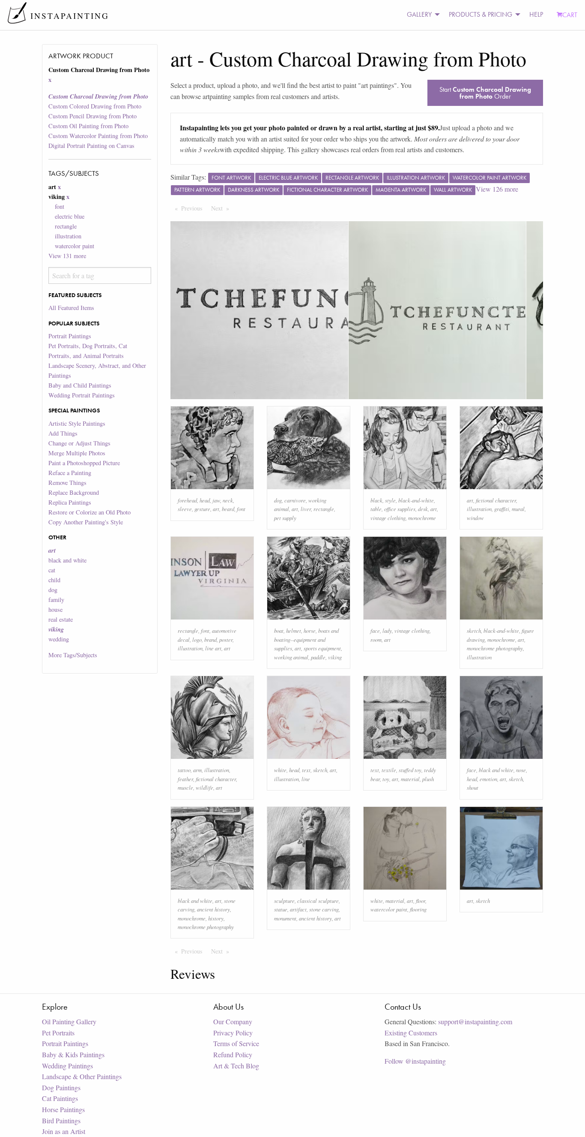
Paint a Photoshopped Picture (84, 463)
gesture (202, 508)
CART (569, 14)
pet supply (285, 517)
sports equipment (322, 648)
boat (279, 630)
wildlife (204, 787)
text (306, 769)
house (55, 609)
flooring (418, 909)
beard (228, 508)
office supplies (399, 508)
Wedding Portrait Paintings (81, 395)
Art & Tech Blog (236, 1065)
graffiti (501, 508)
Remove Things (67, 482)
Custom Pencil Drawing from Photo (92, 116)
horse (310, 630)
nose (521, 769)
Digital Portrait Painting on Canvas (91, 145)
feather (185, 778)
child (54, 580)
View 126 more (497, 188)
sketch (474, 630)
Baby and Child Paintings (79, 385)
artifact (298, 909)
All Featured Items (71, 308)
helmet (293, 630)
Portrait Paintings (69, 336)
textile (389, 769)
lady (387, 630)
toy (385, 778)
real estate (60, 619)
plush (428, 778)
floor (420, 900)
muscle (185, 787)
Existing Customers (411, 1032)
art (216, 508)
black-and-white (416, 500)
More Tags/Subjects (72, 655)
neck (228, 500)
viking (335, 657)
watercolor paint (74, 246)
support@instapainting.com (475, 1021)
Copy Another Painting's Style (85, 522)
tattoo (184, 769)
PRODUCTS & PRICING (480, 14)
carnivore (295, 500)
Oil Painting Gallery (69, 1021)
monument (285, 918)
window (475, 517)
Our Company (232, 1021)
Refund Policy (232, 1054)
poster (226, 639)
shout (472, 787)
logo (197, 639)
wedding (58, 639)
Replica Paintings (69, 502)
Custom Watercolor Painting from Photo (98, 136)
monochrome (422, 517)
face (375, 630)
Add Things (63, 433)
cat (51, 570)
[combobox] (99, 275)
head (205, 500)
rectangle (66, 226)
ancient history (213, 909)
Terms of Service (236, 1043)
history (216, 918)
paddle (318, 657)
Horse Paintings (63, 1109)
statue (280, 909)
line (305, 778)
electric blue (69, 216)
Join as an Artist (63, 1131)
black (376, 500)
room (376, 639)
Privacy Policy (233, 1032)
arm (197, 769)
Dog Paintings (61, 1087)
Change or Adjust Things (79, 443)
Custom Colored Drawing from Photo (94, 106)
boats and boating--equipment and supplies (306, 639)
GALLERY (419, 14)
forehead (187, 500)
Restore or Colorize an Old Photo (89, 512)
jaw (216, 500)
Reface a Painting (69, 473)
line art (213, 648)
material (410, 778)
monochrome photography (495, 648)
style (390, 500)
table (376, 508)
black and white (67, 560)
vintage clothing (388, 517)
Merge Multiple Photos (76, 453)
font (59, 206)
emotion (488, 778)
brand (210, 639)
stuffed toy (410, 769)
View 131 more (67, 256)
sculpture (284, 900)
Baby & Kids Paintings (73, 1054)
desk (423, 508)
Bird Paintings (61, 1120)
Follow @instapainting (415, 1060)
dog (52, 590)
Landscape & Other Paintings (82, 1076)
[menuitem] (421, 14)
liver (306, 508)
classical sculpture (318, 900)
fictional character (496, 500)
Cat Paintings (60, 1098)
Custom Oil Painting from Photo (88, 126)
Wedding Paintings (67, 1065)
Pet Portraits (58, 1032)
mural (518, 508)
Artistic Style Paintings (76, 423)
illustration (68, 236)
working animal (291, 657)
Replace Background (73, 492)
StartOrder (485, 93)
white (280, 769)
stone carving (324, 909)
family (56, 600)
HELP (536, 14)
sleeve (185, 508)
